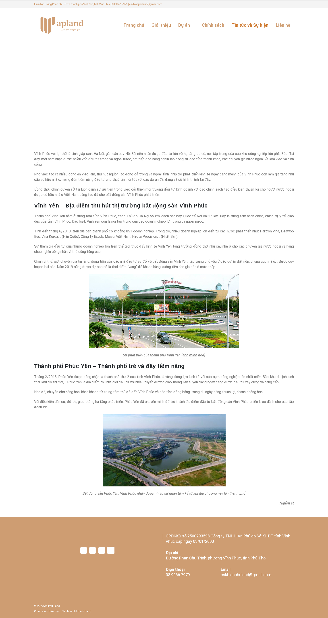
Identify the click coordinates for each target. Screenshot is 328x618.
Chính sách (213, 25)
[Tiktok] (290, 4)
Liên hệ (283, 25)
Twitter (92, 550)
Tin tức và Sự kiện (250, 25)
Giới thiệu (161, 25)
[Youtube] (282, 4)
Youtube (101, 550)
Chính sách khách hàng (76, 611)
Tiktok (110, 550)
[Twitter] (275, 4)
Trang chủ (133, 25)
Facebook (83, 550)
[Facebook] (267, 4)
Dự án (184, 25)
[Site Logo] (62, 25)
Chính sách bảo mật (47, 611)
